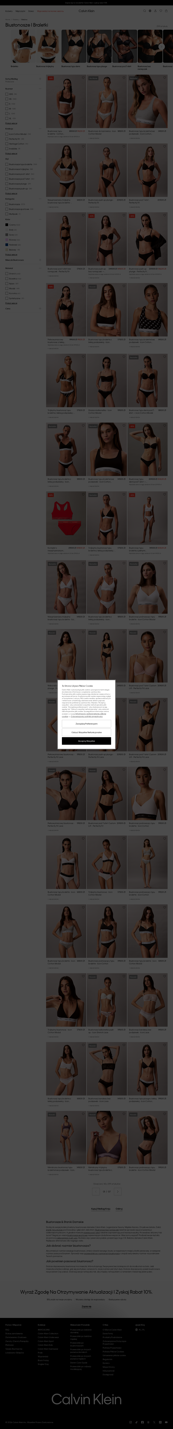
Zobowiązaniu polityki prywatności (87, 716)
